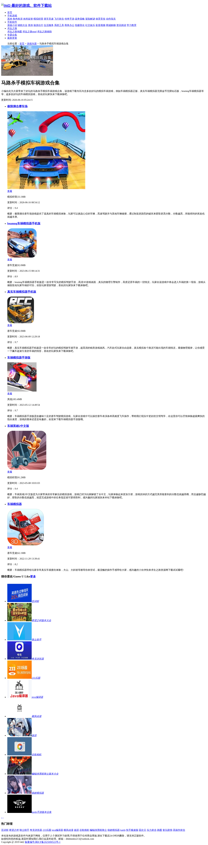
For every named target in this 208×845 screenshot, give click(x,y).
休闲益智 (28, 18)
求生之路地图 (14, 31)
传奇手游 (69, 18)
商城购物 (111, 25)
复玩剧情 (167, 830)
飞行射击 (59, 18)
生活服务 (49, 25)
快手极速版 (132, 830)
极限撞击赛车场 (17, 106)
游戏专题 (32, 43)
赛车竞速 (49, 18)
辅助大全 (22, 25)
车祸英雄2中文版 (18, 425)
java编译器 (57, 830)
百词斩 (5, 830)
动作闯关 (111, 18)
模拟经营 (38, 18)
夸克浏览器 (36, 830)
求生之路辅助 (44, 31)
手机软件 (12, 22)
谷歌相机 (84, 830)
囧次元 (142, 830)
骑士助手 (24, 830)
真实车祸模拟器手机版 (21, 291)
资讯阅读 (121, 25)
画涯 (76, 830)
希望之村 (14, 830)
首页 (9, 12)
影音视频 (100, 25)
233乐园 (47, 830)
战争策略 (80, 18)
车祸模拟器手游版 (18, 357)
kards (122, 830)
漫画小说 (12, 25)
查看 (9, 191)
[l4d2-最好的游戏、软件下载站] (26, 5)
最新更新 (12, 38)
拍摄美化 (80, 25)
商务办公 (69, 25)
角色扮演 (18, 18)
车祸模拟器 (14, 504)
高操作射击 (179, 830)
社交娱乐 (90, 25)
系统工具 (59, 25)
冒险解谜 (90, 18)
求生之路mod (30, 31)
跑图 (159, 830)
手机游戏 (12, 15)
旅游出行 (38, 25)
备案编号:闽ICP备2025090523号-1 (42, 842)
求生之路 (12, 28)
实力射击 (152, 830)
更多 (33, 576)
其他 (9, 18)
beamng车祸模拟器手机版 (24, 223)
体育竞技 (100, 18)
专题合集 (12, 34)
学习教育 (131, 25)
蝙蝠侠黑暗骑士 (98, 830)
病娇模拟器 (114, 830)
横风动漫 (68, 830)
